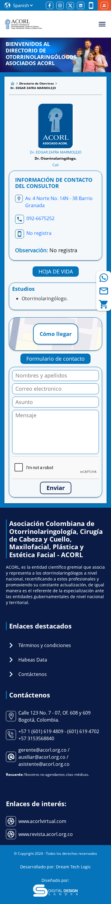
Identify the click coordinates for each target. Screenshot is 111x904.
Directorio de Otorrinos (36, 83)
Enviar (55, 488)
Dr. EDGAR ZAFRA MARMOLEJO (33, 88)
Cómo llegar (56, 333)
